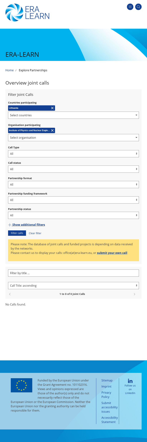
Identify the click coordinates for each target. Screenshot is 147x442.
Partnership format (20, 178)
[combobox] (73, 115)
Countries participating (22, 102)
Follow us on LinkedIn (130, 389)
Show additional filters (28, 225)
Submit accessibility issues (109, 407)
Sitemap (107, 380)
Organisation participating (24, 125)
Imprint (106, 386)
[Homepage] (27, 12)
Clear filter (35, 233)
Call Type (13, 147)
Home (9, 70)
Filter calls (17, 233)
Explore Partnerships (33, 70)
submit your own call (112, 253)
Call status (14, 162)
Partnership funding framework (27, 193)
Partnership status (19, 209)
